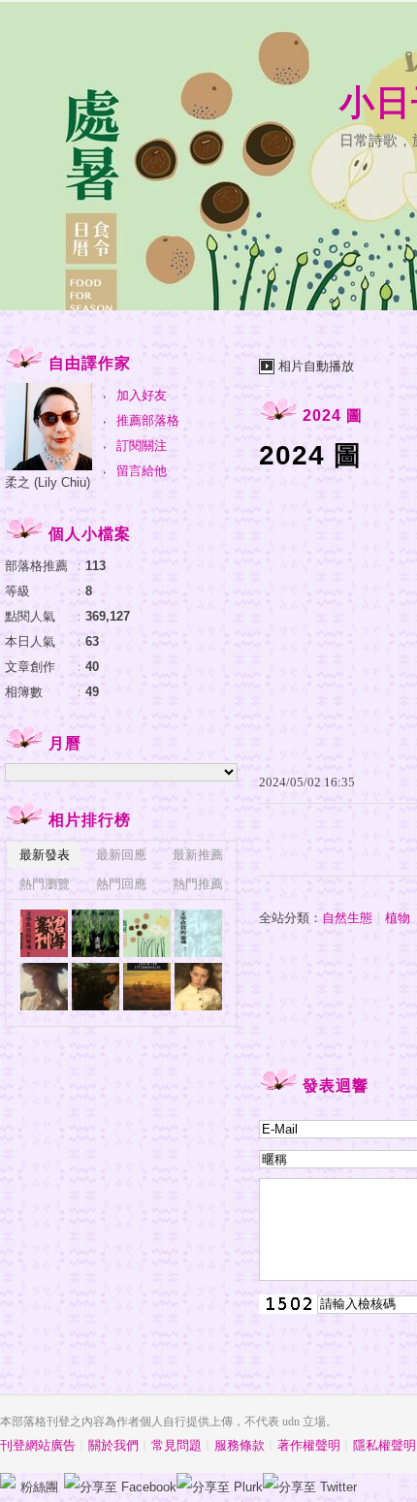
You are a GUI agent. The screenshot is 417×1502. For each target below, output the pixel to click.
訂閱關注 (141, 445)
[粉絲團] (8, 1480)
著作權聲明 (308, 1445)
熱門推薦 (198, 884)
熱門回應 (121, 884)
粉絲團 (39, 1487)
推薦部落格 (147, 420)
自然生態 (347, 918)
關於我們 (113, 1445)
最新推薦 (198, 854)
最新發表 (44, 854)
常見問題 (176, 1445)
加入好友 (141, 395)
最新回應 (121, 854)
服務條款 (239, 1445)
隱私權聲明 (384, 1445)
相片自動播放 (316, 366)
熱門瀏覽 (44, 884)
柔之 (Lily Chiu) (47, 482)
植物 (397, 918)
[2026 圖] (44, 933)
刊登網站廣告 (38, 1445)
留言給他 (141, 470)
